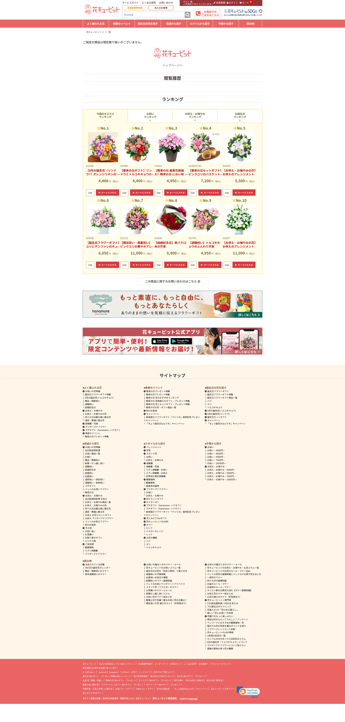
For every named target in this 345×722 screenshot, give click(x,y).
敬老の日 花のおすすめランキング (162, 397)
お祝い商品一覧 (92, 453)
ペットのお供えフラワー (97, 521)
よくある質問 (149, 2)
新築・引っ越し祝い (94, 463)
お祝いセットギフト (124, 689)
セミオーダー (152, 501)
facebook (102, 672)
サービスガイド (130, 2)
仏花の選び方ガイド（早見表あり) (223, 596)
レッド (149, 534)
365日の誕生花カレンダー (97, 567)
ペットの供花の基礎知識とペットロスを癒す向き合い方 (234, 574)
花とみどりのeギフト (156, 518)
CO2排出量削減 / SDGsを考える (222, 603)
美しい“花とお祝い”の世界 (220, 612)
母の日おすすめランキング (162, 676)
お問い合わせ (166, 2)
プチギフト (90, 485)
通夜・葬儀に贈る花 (94, 420)
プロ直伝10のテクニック (219, 606)
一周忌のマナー (214, 577)
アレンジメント (153, 447)
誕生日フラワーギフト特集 (98, 394)
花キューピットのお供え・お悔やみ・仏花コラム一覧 (233, 567)
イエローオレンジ (154, 531)
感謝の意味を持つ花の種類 (220, 648)
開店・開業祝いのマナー (97, 570)
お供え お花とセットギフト (98, 514)
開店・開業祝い (92, 400)
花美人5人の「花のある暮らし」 (223, 609)
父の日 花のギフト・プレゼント (191, 676)
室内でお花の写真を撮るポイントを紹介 (226, 625)
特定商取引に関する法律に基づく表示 (99, 668)
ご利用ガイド (175, 664)
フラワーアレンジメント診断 (221, 629)
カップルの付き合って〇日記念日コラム (226, 638)
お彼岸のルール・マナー (219, 586)
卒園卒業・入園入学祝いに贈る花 (97, 689)
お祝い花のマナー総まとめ (159, 596)
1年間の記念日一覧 (216, 635)
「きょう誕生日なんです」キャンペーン (165, 423)
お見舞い (89, 534)
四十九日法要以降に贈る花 (98, 417)
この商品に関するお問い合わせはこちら (171, 281)
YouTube (124, 672)
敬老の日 (89, 492)
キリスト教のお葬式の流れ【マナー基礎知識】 (229, 590)
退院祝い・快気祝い (94, 479)
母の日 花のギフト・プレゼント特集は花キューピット (107, 676)
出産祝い (89, 476)
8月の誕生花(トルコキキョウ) (99, 397)
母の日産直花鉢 (140, 676)
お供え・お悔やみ (93, 410)
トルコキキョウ (214, 407)
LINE (133, 672)
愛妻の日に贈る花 (90, 685)
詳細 (90, 192)
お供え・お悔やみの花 (96, 413)
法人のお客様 (161, 7)
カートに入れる (109, 192)
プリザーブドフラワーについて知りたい (226, 645)
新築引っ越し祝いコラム (158, 593)
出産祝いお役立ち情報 (157, 577)
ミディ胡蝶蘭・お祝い (156, 469)
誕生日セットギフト (217, 417)
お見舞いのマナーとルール (159, 590)
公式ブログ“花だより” (163, 672)
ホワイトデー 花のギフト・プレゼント (163, 685)
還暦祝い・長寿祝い (94, 482)
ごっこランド (144, 672)
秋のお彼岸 (151, 410)
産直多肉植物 (152, 485)
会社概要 (203, 664)
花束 (148, 450)
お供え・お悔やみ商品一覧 (98, 501)
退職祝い (89, 404)
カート (245, 2)
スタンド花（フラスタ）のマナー (162, 586)
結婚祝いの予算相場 (155, 574)
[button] (248, 692)
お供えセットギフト (145, 689)
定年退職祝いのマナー (96, 574)
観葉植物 (89, 547)
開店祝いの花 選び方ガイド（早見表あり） (167, 603)
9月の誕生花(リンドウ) (218, 413)
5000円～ (216, 456)
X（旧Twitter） (89, 672)
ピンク (149, 527)
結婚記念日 (90, 407)
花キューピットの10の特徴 (220, 632)
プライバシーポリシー (219, 664)
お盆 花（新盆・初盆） (93, 680)
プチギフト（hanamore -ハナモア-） (103, 429)
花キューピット (89, 664)
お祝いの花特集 (92, 391)
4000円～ (216, 453)
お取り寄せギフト (93, 537)
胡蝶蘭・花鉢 (91, 423)
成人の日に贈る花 (214, 680)
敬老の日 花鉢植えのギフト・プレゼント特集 (168, 400)
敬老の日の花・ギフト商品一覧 (161, 407)
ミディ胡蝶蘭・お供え (156, 472)
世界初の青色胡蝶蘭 (155, 476)
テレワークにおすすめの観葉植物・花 (225, 622)
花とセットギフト (155, 498)
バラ (209, 400)
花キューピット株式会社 (164, 698)
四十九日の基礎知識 (217, 580)
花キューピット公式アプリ (222, 689)
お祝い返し (90, 531)
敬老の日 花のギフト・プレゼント (121, 680)
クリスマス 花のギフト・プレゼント (155, 680)
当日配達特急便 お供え (96, 498)
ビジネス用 (90, 540)
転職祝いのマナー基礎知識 (159, 580)
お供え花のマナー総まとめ (220, 593)
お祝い (88, 456)
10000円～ (216, 463)
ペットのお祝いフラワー (97, 489)
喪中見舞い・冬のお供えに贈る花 (189, 680)
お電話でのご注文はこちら (210, 13)
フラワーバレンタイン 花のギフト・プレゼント (122, 685)
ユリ (209, 404)
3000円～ (216, 450)
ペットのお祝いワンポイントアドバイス (165, 583)
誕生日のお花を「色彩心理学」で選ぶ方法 (166, 570)
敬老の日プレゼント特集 (97, 436)
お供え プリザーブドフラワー (99, 518)
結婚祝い (89, 472)
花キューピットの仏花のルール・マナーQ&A (228, 570)
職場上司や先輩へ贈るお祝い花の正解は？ (166, 599)
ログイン (233, 2)
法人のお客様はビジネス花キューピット (117, 664)
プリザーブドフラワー (96, 426)
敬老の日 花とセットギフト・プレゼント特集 (168, 404)
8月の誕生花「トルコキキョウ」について (227, 641)
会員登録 (220, 2)
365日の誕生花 (163, 689)
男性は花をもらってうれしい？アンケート (227, 619)
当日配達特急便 (134, 7)
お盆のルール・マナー (218, 583)
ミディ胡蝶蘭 (91, 550)
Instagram (113, 672)
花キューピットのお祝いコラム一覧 (163, 567)
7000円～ (216, 459)
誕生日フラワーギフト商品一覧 (222, 397)
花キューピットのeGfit (157, 521)
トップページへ (172, 65)
